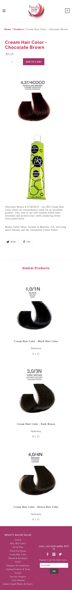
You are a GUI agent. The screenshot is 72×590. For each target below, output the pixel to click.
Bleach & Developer (18, 558)
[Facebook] (48, 553)
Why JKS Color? (18, 543)
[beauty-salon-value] (36, 10)
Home (7, 29)
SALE (18, 562)
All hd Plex (18, 547)
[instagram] (54, 553)
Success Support (18, 576)
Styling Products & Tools (18, 569)
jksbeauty (36, 348)
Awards (18, 573)
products (19, 29)
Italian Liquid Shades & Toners (18, 584)
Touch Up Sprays (18, 551)
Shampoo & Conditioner (18, 565)
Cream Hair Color (18, 554)
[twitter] (60, 553)
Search (18, 540)
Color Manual (18, 580)
